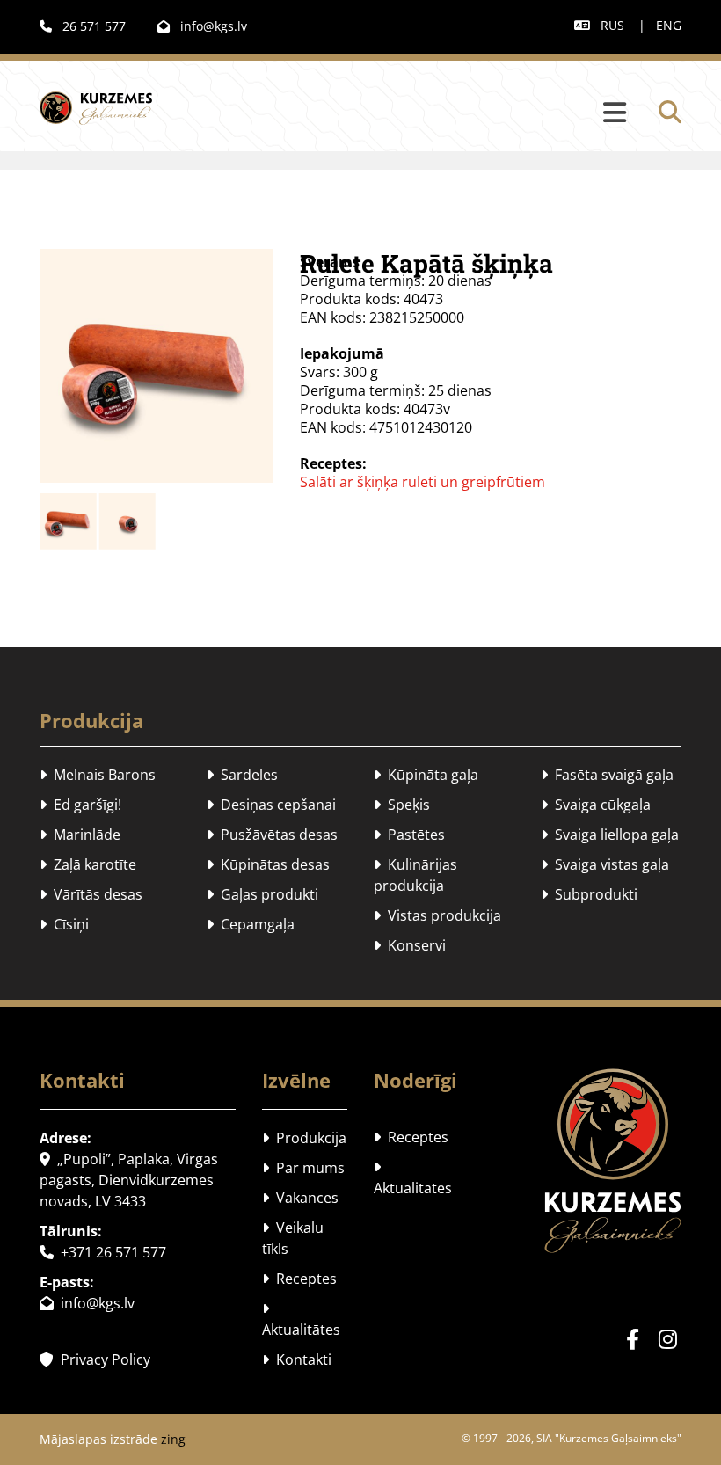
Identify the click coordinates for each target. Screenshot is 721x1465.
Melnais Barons (98, 774)
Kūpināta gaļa (426, 774)
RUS (612, 25)
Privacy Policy (95, 1359)
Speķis (402, 804)
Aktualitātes (301, 1319)
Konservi (410, 945)
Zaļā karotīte (88, 864)
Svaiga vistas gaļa (605, 864)
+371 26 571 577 (103, 1252)
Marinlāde (80, 834)
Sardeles (242, 774)
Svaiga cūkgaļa (596, 804)
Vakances (300, 1197)
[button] (409, 113)
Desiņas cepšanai (271, 804)
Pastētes (409, 834)
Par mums (303, 1167)
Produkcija (91, 720)
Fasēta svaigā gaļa (607, 774)
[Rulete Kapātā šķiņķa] (156, 366)
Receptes (299, 1278)
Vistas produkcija (437, 915)
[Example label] (668, 1339)
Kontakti (296, 1359)
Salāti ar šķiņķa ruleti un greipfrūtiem (422, 482)
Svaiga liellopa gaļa (610, 834)
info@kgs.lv (202, 26)
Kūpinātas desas (268, 864)
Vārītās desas (91, 894)
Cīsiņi (64, 924)
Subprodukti (589, 894)
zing (173, 1439)
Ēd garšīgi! (80, 804)
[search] (670, 111)
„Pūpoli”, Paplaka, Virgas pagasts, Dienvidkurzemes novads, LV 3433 (129, 1180)
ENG (668, 25)
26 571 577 (83, 26)
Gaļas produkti (262, 894)
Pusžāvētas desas (272, 834)
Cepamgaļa (251, 924)
